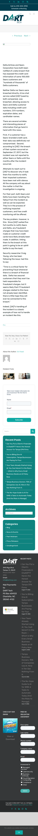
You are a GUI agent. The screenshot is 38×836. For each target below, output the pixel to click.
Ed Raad (20, 352)
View (9, 736)
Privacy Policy (28, 805)
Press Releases (12, 541)
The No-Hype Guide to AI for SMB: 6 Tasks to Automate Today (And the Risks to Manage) (19, 495)
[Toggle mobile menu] (34, 14)
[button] (4, 376)
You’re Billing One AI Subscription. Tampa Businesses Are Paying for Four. (19, 457)
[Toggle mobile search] (30, 14)
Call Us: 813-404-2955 (19, 6)
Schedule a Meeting (19, 9)
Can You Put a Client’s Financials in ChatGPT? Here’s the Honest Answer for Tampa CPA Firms (19, 446)
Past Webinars (12, 537)
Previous (18, 36)
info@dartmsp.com (10, 580)
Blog (4, 325)
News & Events (12, 532)
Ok (19, 832)
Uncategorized (12, 546)
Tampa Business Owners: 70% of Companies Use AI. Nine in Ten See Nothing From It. (19, 485)
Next (26, 36)
